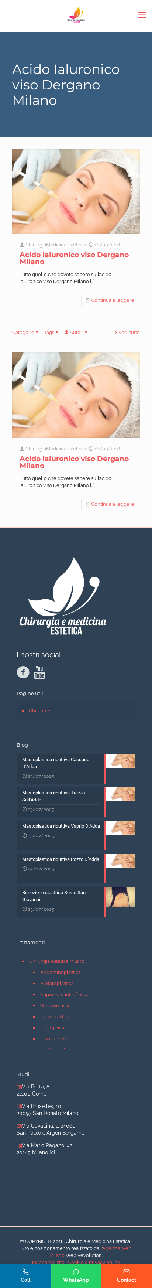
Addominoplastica (60, 972)
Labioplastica (55, 1016)
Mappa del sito (48, 1262)
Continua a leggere (112, 300)
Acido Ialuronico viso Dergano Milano (74, 258)
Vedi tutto (129, 332)
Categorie (23, 332)
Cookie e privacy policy (94, 1262)
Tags (49, 332)
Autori (76, 332)
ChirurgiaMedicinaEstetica (54, 245)
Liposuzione (54, 1039)
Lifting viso (52, 1027)
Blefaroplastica (57, 983)
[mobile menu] (142, 14)
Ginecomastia (55, 1005)
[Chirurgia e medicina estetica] (76, 15)
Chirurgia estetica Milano (56, 961)
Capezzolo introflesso (64, 994)
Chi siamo (40, 710)
